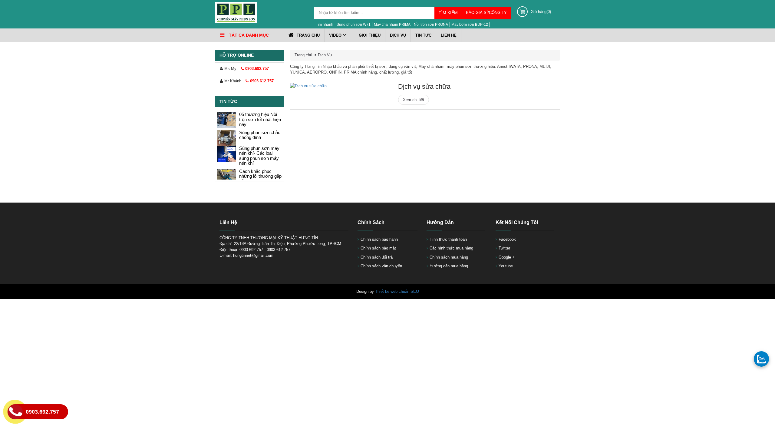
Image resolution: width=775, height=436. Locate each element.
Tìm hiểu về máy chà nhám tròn (260, 177)
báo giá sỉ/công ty (486, 12)
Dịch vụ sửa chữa (424, 86)
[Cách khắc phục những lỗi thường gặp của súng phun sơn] (226, 139)
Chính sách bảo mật (378, 248)
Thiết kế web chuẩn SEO (397, 291)
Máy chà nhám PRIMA (392, 24)
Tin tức (423, 35)
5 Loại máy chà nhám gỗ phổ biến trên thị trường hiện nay (258, 159)
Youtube (506, 266)
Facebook (507, 239)
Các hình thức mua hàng (451, 248)
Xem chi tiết (413, 99)
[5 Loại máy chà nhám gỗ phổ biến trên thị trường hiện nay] (226, 157)
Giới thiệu (370, 35)
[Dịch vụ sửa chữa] (338, 86)
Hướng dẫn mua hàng (449, 266)
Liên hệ (449, 35)
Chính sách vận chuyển (381, 266)
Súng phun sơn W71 (354, 24)
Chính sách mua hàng (449, 257)
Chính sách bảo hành (379, 239)
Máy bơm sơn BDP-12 (469, 24)
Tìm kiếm (448, 12)
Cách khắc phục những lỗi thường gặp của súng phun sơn (260, 138)
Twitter (504, 248)
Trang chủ (308, 35)
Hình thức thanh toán (448, 239)
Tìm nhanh (324, 24)
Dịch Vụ (398, 35)
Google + (507, 257)
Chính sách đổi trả (377, 257)
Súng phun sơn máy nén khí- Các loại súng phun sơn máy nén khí (259, 118)
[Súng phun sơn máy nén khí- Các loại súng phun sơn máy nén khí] (226, 116)
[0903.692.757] (761, 358)
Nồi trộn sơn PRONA (431, 24)
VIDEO (336, 35)
